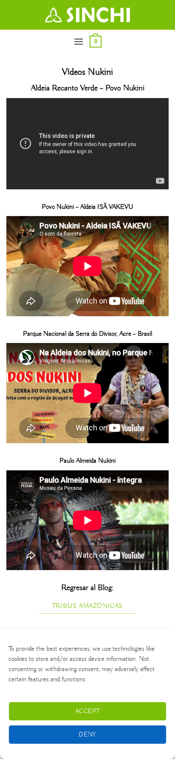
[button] (78, 41)
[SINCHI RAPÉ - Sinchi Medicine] (87, 14)
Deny (87, 735)
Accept (87, 711)
